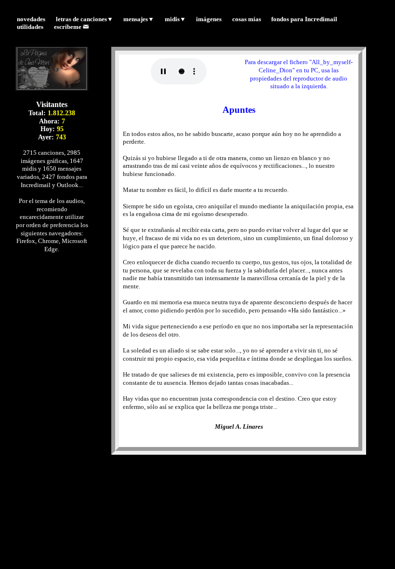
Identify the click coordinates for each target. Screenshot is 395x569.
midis (175, 19)
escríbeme (68, 27)
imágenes (209, 19)
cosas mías (246, 19)
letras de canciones (84, 19)
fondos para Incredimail (304, 19)
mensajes (138, 19)
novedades (31, 19)
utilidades (30, 27)
